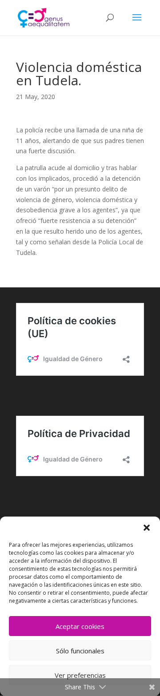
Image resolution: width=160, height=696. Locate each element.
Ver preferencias (80, 675)
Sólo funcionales (80, 650)
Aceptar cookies (80, 626)
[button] (146, 527)
